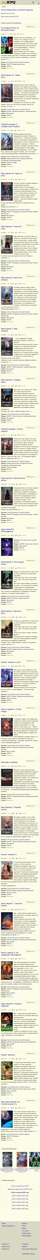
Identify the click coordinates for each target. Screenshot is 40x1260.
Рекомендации (26, 1235)
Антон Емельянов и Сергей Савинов (17, 62)
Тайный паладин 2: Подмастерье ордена (10, 125)
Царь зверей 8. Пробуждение (7, 530)
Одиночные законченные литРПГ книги (20, 1189)
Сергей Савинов (24, 109)
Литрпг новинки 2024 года (20, 1195)
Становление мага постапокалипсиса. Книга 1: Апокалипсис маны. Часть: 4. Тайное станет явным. (7, 1169)
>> (9, 59)
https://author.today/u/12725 (9, 16)
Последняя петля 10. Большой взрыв (10, 29)
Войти (4, 1223)
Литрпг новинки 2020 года (20, 1208)
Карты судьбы (10, 751)
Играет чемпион (11, 698)
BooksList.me (6, 1246)
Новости (24, 1223)
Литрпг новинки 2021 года (20, 1205)
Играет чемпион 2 (9, 854)
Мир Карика (10, 113)
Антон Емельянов (13, 109)
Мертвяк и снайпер (9, 762)
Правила (24, 1246)
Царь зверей (23, 546)
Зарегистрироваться (8, 1226)
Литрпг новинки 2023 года (20, 1199)
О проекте (25, 1244)
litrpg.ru (32, 1254)
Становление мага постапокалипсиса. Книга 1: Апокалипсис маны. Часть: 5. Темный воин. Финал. (22, 1169)
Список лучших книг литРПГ (20, 1186)
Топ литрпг (25, 1231)
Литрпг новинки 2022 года (20, 1202)
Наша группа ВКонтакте (29, 1249)
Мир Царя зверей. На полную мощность (10, 1103)
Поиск (24, 1226)
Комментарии (26, 1233)
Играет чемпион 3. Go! (11, 662)
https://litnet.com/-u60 (7, 13)
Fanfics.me (5, 1244)
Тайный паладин (11, 162)
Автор (3, 6)
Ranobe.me (5, 1249)
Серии (24, 1228)
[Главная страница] (8, 3)
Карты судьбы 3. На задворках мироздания (11, 954)
